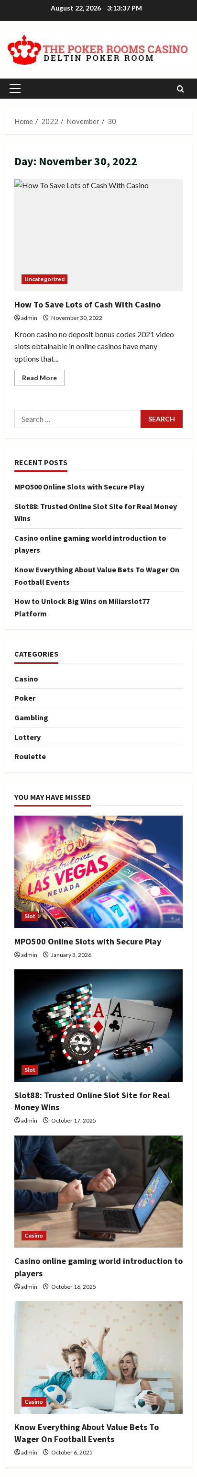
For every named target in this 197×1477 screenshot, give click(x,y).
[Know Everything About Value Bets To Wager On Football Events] (98, 1357)
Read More (43, 379)
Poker (24, 698)
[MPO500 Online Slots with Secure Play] (98, 872)
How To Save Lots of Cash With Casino (98, 235)
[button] (15, 89)
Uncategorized (44, 279)
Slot (29, 916)
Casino (26, 678)
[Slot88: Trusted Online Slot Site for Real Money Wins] (98, 1025)
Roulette (30, 756)
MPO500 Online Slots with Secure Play (79, 486)
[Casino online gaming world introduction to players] (98, 1192)
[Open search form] (180, 89)
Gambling (31, 717)
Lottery (27, 737)
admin (29, 317)
